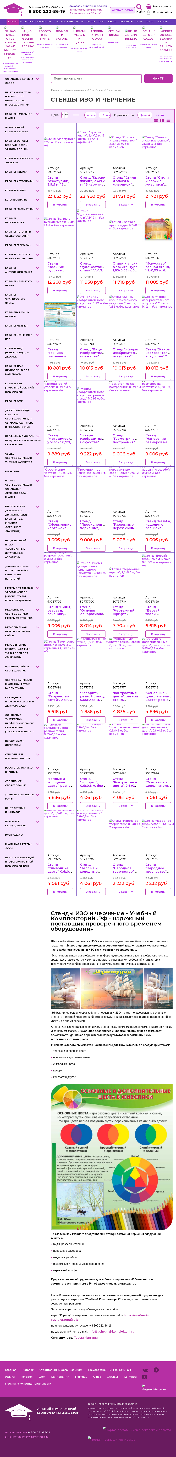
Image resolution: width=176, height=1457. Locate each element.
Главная (10, 1369)
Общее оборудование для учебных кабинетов (18, 457)
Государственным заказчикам (109, 1369)
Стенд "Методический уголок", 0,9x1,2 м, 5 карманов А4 (61, 442)
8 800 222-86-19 (47, 11)
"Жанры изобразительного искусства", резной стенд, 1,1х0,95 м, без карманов (96, 443)
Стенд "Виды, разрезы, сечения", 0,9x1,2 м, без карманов (59, 614)
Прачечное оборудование (15, 823)
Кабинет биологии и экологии (19, 160)
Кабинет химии (15, 190)
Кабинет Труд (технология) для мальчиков (17, 370)
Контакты (163, 22)
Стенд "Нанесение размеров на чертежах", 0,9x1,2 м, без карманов (156, 443)
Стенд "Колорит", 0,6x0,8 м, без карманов (91, 784)
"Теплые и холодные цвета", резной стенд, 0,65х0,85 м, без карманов (60, 787)
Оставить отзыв (122, 10)
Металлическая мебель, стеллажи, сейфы (17, 631)
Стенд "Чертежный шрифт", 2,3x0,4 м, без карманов (124, 614)
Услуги (80, 22)
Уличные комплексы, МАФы (19, 796)
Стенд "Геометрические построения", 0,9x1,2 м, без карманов (128, 442)
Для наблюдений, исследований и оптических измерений (17, 572)
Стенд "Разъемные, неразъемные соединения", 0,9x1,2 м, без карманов (125, 529)
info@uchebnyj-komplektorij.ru (86, 9)
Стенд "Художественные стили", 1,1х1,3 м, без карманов (95, 270)
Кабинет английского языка (18, 269)
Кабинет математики (19, 209)
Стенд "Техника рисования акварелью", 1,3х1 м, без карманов (58, 358)
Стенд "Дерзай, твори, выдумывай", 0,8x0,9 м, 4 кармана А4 (156, 615)
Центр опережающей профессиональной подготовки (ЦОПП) (19, 861)
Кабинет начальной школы (18, 116)
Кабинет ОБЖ (14, 401)
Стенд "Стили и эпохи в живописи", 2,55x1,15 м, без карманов (125, 184)
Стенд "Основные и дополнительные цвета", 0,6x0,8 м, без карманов (160, 787)
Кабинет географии (18, 245)
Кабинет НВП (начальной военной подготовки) (19, 387)
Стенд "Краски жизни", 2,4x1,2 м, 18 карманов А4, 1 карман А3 (93, 184)
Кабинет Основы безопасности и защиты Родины (16, 144)
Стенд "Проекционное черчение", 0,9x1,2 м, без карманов (93, 528)
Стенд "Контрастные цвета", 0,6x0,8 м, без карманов (125, 785)
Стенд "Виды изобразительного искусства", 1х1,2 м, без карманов (96, 356)
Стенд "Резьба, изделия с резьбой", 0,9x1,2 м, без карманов (158, 528)
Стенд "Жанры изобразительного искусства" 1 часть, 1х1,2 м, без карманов (129, 356)
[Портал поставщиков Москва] (111, 1439)
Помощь (111, 22)
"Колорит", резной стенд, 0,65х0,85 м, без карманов (92, 698)
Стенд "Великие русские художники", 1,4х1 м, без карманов (58, 272)
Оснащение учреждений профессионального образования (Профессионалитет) (19, 723)
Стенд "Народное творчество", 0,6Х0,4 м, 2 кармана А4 (124, 871)
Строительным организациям (36, 22)
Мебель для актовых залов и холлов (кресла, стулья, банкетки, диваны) (19, 594)
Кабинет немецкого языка (18, 283)
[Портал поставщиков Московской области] (137, 1431)
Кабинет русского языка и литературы (19, 256)
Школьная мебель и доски (18, 846)
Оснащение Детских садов (19, 80)
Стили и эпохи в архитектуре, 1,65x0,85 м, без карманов (125, 269)
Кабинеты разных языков (17, 314)
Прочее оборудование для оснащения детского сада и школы (18, 488)
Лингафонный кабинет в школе (16, 129)
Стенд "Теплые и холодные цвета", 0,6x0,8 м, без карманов (92, 873)
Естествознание (16, 199)
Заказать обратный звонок (88, 6)
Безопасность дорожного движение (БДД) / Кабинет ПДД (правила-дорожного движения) (17, 519)
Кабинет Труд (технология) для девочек (17, 352)
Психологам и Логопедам (14, 742)
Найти (158, 78)
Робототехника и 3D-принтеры (19, 769)
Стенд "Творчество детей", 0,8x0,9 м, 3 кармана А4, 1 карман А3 (59, 701)
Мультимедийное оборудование (17, 668)
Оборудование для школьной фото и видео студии (18, 684)
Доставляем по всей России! (85, 13)
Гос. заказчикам (64, 22)
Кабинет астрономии (19, 181)
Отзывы (150, 22)
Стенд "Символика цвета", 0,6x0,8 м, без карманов (59, 871)
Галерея (91, 22)
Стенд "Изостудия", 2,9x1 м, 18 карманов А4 (58, 183)
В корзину (60, 204)
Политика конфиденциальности (28, 1383)
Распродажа (14, 834)
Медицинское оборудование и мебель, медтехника (18, 613)
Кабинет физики (16, 171)
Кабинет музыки (16, 325)
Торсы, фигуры (86, 1337)
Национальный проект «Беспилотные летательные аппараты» (15, 548)
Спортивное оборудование (15, 783)
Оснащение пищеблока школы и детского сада (19, 701)
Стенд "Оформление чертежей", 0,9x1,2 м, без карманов (59, 528)
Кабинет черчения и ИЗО (18, 337)
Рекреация (12, 471)
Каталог (12, 22)
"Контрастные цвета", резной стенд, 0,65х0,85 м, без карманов (125, 699)
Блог (101, 22)
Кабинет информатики (14, 220)
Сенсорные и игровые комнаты (17, 756)
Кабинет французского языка (15, 298)
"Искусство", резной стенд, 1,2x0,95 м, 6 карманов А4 (157, 269)
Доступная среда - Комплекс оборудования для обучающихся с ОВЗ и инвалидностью (19, 418)
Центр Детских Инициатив (15, 810)
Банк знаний (126, 22)
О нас (139, 22)
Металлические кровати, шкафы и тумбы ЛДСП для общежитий (17, 651)
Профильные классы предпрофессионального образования (22, 440)
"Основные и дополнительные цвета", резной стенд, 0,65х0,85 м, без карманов (160, 701)
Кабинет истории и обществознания (18, 233)
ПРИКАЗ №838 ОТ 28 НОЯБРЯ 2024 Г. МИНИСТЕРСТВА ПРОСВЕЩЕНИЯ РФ (18, 98)
